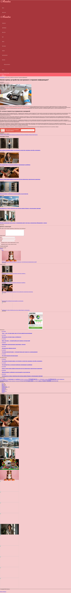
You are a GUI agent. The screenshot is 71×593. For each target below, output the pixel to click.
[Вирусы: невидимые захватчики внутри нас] (9, 577)
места (35, 379)
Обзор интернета (7, 64)
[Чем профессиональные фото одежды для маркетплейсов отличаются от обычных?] (9, 534)
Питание (4, 46)
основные (46, 379)
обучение (42, 379)
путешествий (23, 380)
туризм (44, 380)
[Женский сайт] (5, 2)
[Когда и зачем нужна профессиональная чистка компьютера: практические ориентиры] (9, 177)
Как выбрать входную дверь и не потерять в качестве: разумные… (14, 273)
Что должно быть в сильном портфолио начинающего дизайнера (15, 164)
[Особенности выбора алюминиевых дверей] (9, 501)
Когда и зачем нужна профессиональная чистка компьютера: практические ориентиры (20, 179)
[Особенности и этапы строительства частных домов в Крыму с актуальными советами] (9, 206)
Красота (4, 32)
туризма (48, 380)
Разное (3, 59)
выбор (15, 379)
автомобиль (1, 379)
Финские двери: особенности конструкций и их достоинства (14, 193)
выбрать (18, 379)
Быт (4, 77)
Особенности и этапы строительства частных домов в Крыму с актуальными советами (20, 208)
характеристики (54, 380)
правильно (62, 379)
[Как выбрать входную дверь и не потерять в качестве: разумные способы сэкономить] (9, 148)
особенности (52, 379)
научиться (38, 379)
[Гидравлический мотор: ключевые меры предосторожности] (9, 523)
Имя (1, 237)
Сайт (1, 240)
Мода (3, 41)
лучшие (30, 379)
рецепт (37, 380)
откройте (57, 379)
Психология (4, 55)
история (21, 379)
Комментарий (2, 235)
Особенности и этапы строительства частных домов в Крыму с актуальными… (16, 310)
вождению (11, 379)
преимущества (4, 380)
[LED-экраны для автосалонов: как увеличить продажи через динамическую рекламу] (9, 588)
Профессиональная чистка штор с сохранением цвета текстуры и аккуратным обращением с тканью (23, 222)
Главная (1, 77)
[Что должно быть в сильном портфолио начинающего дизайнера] (7, 281)
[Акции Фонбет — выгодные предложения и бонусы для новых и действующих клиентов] (9, 566)
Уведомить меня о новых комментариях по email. (10, 242)
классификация (25, 379)
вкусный (7, 379)
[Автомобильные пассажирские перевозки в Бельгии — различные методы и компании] (9, 512)
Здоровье (4, 27)
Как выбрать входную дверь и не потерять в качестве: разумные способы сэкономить (20, 150)
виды (4, 379)
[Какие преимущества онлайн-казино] (9, 469)
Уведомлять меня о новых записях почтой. (8, 244)
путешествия (29, 380)
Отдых (3, 50)
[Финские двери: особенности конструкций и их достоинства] (7, 300)
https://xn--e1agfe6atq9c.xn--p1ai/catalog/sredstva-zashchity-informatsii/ (17, 107)
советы (40, 380)
